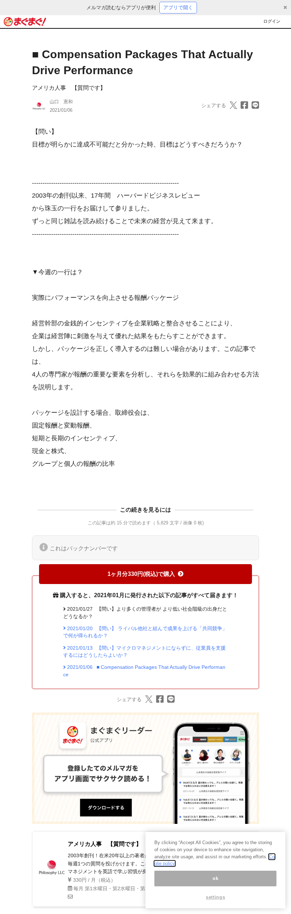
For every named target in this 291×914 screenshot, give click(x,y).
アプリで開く (178, 7)
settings (215, 897)
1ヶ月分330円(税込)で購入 (141, 574)
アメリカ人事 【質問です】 (69, 88)
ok (215, 878)
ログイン (271, 21)
